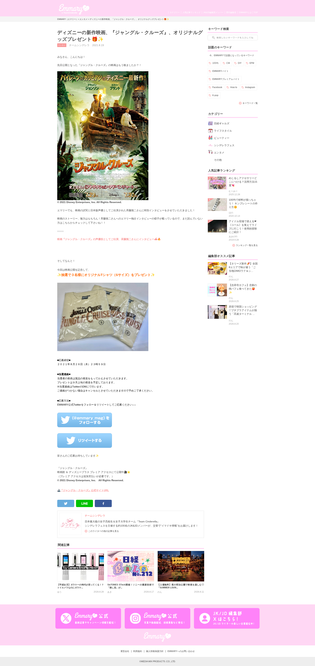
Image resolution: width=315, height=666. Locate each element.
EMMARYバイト (220, 71)
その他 (218, 159)
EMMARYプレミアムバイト (226, 79)
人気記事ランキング (191, 12)
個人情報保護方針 (155, 651)
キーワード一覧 (250, 103)
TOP (256, 12)
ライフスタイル (223, 130)
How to (233, 87)
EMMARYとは (245, 12)
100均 (215, 63)
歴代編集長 (231, 12)
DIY (240, 63)
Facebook (217, 87)
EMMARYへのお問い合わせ (181, 651)
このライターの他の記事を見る (103, 531)
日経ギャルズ (221, 123)
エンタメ (83, 19)
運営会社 (124, 651)
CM (228, 63)
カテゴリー (175, 12)
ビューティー (221, 138)
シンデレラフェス (224, 145)
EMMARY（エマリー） (67, 19)
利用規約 (137, 651)
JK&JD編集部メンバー (213, 12)
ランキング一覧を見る (247, 245)
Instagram (250, 87)
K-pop (215, 95)
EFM (252, 63)
